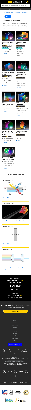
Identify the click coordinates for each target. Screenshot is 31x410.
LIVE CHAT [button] (16, 286)
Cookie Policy (14, 356)
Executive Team (15, 322)
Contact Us (21, 9)
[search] (15, 5)
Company (15, 320)
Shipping (15, 330)
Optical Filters (17, 12)
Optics (11, 12)
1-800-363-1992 (13, 280)
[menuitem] (3, 2)
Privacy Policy (6, 356)
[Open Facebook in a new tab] (4, 372)
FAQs (15, 335)
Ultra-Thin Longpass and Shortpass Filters (14, 221)
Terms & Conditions (22, 356)
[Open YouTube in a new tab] (15, 372)
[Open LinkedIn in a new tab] (21, 372)
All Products (6, 12)
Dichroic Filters (25, 12)
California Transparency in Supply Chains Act (15, 361)
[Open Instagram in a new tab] (26, 372)
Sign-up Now (15, 311)
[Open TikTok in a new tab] (15, 377)
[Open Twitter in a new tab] (10, 372)
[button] (13, 280)
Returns (15, 333)
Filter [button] (7, 16)
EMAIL (16, 289)
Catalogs (15, 340)
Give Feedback (15, 338)
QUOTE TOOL (14, 295)
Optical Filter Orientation (10, 244)
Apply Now (14, 344)
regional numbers (17, 282)
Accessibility (15, 357)
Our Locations (15, 325)
